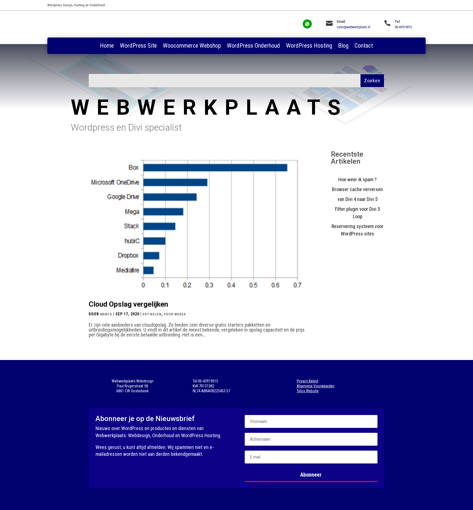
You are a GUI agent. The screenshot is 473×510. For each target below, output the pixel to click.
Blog (343, 46)
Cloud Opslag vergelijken (128, 304)
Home (107, 46)
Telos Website (308, 391)
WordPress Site (138, 46)
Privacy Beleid (307, 381)
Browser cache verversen (357, 189)
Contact (363, 46)
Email (341, 22)
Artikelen (152, 314)
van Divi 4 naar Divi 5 (357, 199)
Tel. (398, 22)
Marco (106, 314)
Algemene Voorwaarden (315, 386)
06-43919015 (403, 27)
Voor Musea (175, 314)
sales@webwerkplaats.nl (353, 27)
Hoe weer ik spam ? (357, 179)
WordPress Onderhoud (253, 46)
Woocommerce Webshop (192, 46)
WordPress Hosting (309, 46)
